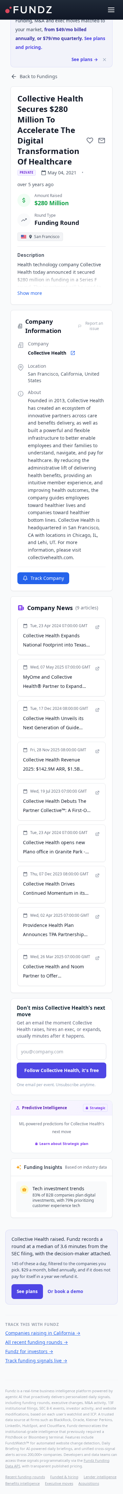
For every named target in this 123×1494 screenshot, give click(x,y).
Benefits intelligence (22, 1483)
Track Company (47, 578)
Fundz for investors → (29, 1351)
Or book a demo (65, 1291)
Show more (29, 293)
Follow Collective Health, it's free (61, 1070)
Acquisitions (88, 1483)
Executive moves (59, 1483)
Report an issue (94, 326)
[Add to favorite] (90, 140)
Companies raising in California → (42, 1333)
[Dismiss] (104, 59)
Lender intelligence (100, 1476)
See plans (27, 1291)
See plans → (85, 59)
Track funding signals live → (36, 1360)
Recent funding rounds (25, 1476)
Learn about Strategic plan (63, 1143)
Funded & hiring (64, 1476)
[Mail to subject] (102, 140)
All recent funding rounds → (36, 1342)
